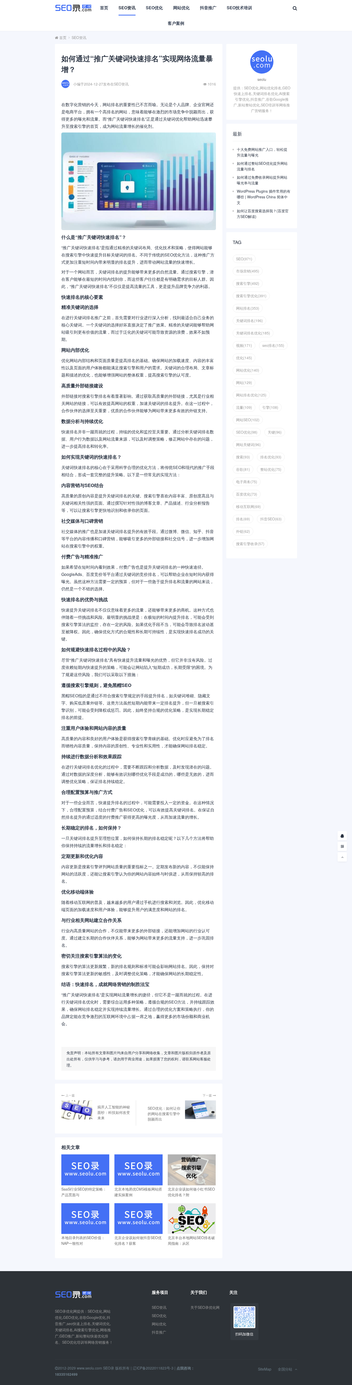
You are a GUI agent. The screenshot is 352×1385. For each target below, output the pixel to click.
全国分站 (285, 1369)
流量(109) (244, 407)
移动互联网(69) (248, 506)
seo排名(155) (273, 345)
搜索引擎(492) (247, 283)
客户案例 (176, 23)
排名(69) (243, 518)
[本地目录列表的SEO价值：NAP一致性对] (85, 1218)
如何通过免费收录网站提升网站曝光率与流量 (262, 180)
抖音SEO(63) (271, 518)
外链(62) (243, 531)
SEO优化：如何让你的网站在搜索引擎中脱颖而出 (164, 1114)
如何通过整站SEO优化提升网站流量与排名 (262, 166)
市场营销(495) (247, 270)
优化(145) (244, 357)
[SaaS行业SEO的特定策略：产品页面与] (85, 1169)
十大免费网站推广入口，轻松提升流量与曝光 (262, 152)
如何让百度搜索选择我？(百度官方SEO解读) (263, 213)
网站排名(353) (247, 308)
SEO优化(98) (246, 432)
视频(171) (244, 345)
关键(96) (275, 432)
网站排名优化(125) (251, 394)
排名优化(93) (270, 456)
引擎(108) (270, 407)
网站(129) (244, 382)
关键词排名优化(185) (253, 332)
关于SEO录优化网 (205, 1307)
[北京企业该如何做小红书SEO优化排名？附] (192, 1169)
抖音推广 (208, 8)
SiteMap (264, 1369)
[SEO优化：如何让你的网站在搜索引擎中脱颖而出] (200, 1109)
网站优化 (181, 8)
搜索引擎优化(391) (251, 295)
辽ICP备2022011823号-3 (153, 1368)
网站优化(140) (247, 370)
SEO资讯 (127, 8)
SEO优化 (154, 8)
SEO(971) (244, 258)
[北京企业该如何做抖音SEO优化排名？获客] (138, 1218)
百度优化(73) (246, 494)
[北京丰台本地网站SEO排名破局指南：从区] (192, 1218)
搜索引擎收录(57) (250, 543)
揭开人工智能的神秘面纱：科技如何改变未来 (113, 1112)
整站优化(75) (270, 469)
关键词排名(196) (249, 320)
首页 (104, 8)
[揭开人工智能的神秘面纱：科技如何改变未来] (76, 1110)
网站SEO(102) (247, 419)
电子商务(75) (246, 481)
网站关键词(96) (248, 444)
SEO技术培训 (239, 8)
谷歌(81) (243, 469)
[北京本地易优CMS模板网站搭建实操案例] (138, 1169)
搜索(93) (243, 456)
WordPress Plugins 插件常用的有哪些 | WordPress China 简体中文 (263, 197)
